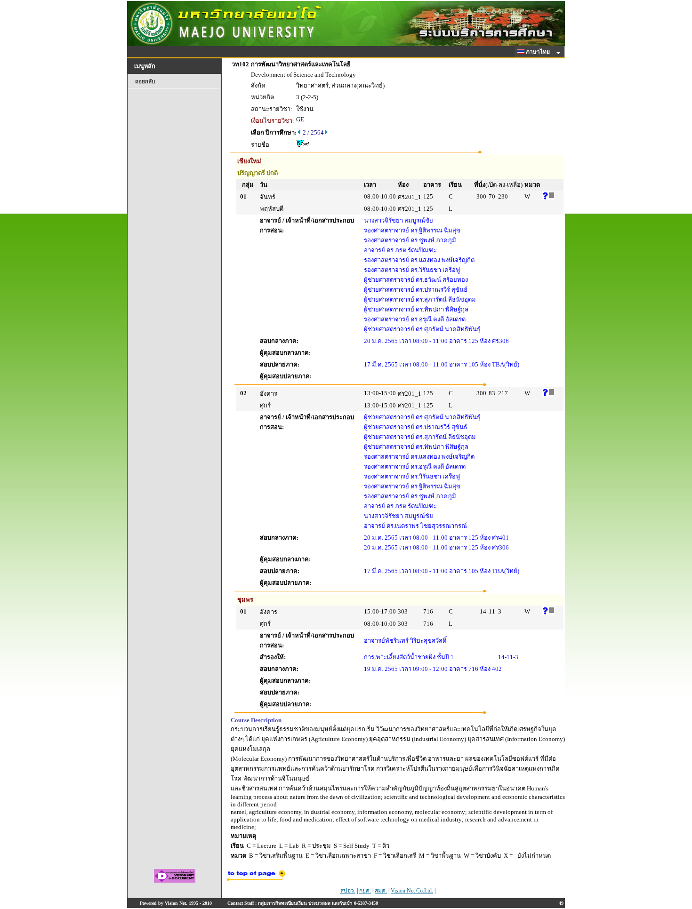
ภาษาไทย (538, 51)
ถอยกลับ (145, 81)
